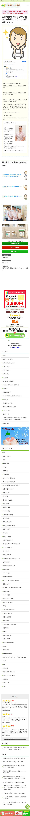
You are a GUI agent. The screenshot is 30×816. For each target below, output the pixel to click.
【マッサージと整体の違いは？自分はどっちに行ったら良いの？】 (14, 803)
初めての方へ (6, 370)
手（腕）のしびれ (7, 500)
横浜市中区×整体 (15, 343)
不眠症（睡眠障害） (8, 576)
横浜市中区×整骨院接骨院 (15, 345)
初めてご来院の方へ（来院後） (11, 384)
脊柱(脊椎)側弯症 (7, 653)
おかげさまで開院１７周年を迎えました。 (14, 782)
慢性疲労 (5, 668)
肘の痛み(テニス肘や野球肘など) (11, 543)
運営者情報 (6, 423)
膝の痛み (5, 496)
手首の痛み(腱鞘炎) (8, 514)
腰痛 (4, 452)
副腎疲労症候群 (7, 635)
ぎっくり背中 (6, 573)
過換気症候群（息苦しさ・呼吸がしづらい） (14, 657)
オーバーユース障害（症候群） (11, 580)
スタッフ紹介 (6, 366)
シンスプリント (7, 554)
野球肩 (5, 606)
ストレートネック (7, 547)
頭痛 (4, 459)
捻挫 (4, 686)
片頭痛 (5, 467)
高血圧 (5, 646)
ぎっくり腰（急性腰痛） (9, 478)
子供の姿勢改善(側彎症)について (11, 558)
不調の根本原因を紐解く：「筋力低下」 (13, 762)
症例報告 (5, 399)
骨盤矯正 (5, 679)
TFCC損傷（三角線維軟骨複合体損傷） (13, 587)
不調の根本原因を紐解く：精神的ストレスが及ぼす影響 (14, 772)
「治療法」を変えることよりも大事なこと (14, 793)
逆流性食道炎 (6, 562)
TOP (4, 355)
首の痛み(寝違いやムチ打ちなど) (11, 485)
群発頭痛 (5, 470)
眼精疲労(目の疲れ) (8, 540)
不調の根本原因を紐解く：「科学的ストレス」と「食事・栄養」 (14, 766)
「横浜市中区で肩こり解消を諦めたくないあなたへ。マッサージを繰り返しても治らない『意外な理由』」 (14, 787)
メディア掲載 (6, 410)
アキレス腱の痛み (7, 602)
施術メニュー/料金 (8, 359)
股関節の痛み (6, 518)
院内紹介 (5, 377)
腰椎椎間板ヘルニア (8, 489)
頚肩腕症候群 (6, 591)
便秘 (4, 664)
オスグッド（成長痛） (9, 598)
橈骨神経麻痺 (6, 638)
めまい (5, 660)
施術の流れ (6, 374)
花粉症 (5, 631)
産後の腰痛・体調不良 (9, 671)
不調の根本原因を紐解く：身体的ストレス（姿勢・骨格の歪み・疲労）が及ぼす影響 (14, 777)
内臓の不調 (6, 682)
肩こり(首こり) (7, 456)
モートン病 (6, 551)
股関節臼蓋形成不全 (8, 642)
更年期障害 (6, 620)
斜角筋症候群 (6, 569)
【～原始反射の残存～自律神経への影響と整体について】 (14, 797)
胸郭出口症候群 (7, 617)
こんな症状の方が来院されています (12, 395)
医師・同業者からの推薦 (9, 406)
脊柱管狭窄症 (6, 529)
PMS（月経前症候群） (9, 609)
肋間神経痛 (6, 649)
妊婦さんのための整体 (9, 675)
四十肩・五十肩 (7, 536)
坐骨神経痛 (6, 503)
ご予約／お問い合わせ (9, 363)
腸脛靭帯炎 (6, 628)
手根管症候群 (6, 584)
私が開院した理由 (7, 403)
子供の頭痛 (6, 474)
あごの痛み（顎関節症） (9, 481)
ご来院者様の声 (7, 392)
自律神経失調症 (7, 521)
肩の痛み (5, 532)
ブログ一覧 (6, 414)
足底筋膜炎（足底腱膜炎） (10, 624)
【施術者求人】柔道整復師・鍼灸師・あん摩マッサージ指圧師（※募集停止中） (14, 418)
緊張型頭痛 (6, 463)
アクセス (5, 388)
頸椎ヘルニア (6, 492)
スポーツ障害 (6, 595)
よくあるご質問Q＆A (8, 381)
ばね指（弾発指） (7, 613)
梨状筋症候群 (6, 507)
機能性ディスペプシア (9, 565)
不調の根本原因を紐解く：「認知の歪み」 (14, 758)
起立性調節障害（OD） (9, 525)
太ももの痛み (6, 511)
